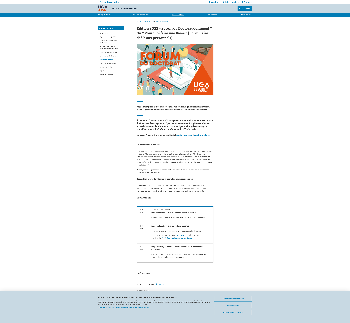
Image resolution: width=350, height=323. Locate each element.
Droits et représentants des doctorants (108, 42)
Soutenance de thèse (106, 67)
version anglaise (202, 135)
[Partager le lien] (163, 284)
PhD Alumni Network (106, 74)
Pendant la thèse (106, 28)
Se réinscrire (104, 33)
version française (184, 135)
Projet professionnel (106, 59)
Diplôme (102, 71)
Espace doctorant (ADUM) (108, 37)
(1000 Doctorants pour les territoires (177, 238)
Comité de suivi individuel (108, 63)
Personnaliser (233, 306)
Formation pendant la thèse (108, 52)
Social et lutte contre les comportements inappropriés (109, 47)
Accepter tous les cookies (233, 299)
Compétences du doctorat (108, 56)
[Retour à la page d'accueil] (103, 8)
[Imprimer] (144, 284)
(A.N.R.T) (180, 235)
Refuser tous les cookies (233, 312)
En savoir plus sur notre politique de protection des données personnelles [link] (124, 307)
